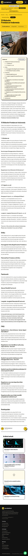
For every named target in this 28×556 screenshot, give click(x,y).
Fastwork (7, 72)
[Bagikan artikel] (25, 428)
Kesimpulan (7, 98)
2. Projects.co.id (10, 65)
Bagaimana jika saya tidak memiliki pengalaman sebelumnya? (13, 95)
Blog (7, 14)
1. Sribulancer (9, 63)
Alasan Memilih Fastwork (11, 74)
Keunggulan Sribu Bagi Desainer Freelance (15, 69)
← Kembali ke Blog (5, 17)
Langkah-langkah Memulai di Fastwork (14, 76)
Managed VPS (5, 526)
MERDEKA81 (22, 8)
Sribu (6, 67)
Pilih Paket (19, 2)
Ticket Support (5, 546)
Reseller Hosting (5, 524)
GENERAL (13, 17)
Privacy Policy (5, 537)
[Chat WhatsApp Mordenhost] (25, 553)
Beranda (2, 14)
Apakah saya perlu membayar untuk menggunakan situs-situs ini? (13, 86)
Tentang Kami (5, 531)
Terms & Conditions (6, 539)
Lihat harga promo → (14, 10)
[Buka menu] (25, 2)
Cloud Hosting (5, 523)
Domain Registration (6, 532)
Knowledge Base (5, 548)
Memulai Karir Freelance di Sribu (13, 70)
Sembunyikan (22, 59)
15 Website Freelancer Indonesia (12, 61)
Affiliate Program (5, 534)
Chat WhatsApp (5, 545)
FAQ (6, 78)
